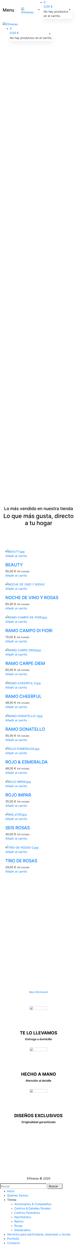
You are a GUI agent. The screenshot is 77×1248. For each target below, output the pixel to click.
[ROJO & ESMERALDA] (22, 748)
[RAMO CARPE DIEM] (23, 650)
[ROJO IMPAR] (18, 781)
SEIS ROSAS (17, 827)
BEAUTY (14, 564)
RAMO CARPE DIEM (25, 663)
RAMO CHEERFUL (23, 696)
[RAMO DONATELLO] (23, 715)
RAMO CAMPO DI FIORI (28, 630)
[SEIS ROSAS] (16, 814)
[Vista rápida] (6, 560)
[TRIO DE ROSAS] (21, 847)
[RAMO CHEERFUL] (23, 683)
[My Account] (73, 9)
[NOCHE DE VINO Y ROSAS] (25, 584)
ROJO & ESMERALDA (26, 762)
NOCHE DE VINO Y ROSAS (31, 597)
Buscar (54, 1186)
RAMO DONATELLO (25, 729)
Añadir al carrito (16, 556)
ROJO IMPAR (18, 795)
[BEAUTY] (15, 551)
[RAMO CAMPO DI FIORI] (26, 617)
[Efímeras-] (27, 10)
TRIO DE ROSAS (21, 860)
